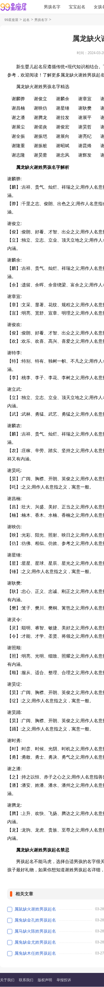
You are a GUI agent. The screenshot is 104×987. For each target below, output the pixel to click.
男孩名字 (52, 6)
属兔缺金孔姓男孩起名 (35, 920)
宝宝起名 (77, 6)
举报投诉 (64, 980)
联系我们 (26, 980)
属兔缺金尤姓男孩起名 (35, 942)
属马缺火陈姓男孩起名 (35, 931)
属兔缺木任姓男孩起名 (35, 953)
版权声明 (45, 980)
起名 (26, 20)
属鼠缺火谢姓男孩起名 (35, 909)
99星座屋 (11, 20)
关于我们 (7, 980)
